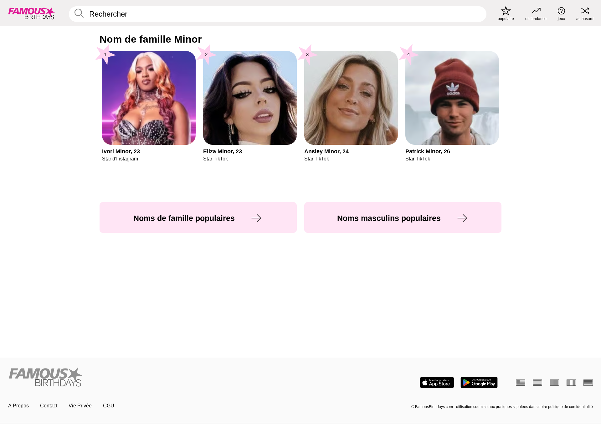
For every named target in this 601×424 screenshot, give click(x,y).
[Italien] (571, 383)
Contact (48, 405)
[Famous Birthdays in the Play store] (479, 382)
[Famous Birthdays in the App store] (437, 382)
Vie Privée (80, 405)
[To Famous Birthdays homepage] (32, 13)
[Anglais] (520, 383)
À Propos (18, 405)
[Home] (152, 377)
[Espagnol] (537, 383)
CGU (108, 405)
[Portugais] (554, 383)
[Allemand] (588, 383)
